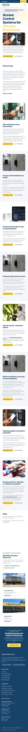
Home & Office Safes (6, 673)
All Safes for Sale (5, 679)
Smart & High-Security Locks (8, 690)
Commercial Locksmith (7, 688)
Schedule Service (8, 56)
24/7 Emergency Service (7, 694)
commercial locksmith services (10, 497)
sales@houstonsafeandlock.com (12, 565)
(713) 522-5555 (19, 56)
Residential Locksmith (7, 686)
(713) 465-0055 (7, 621)
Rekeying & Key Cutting (7, 692)
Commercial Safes (6, 675)
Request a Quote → (8, 93)
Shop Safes (23, 1)
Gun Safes (4, 671)
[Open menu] (25, 5)
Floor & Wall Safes (6, 677)
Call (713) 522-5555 (14, 645)
